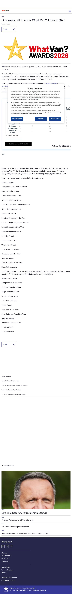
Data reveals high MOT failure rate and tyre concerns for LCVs (25, 533)
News (3, 16)
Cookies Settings (17, 118)
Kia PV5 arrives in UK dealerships (10, 381)
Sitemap (4, 573)
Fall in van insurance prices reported (15, 526)
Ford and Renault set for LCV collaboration (17, 520)
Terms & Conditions (7, 570)
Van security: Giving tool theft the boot (11, 390)
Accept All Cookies (55, 118)
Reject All (41, 118)
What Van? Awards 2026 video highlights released (14, 385)
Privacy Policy (6, 567)
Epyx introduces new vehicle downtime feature (13, 394)
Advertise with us (7, 556)
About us (4, 553)
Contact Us (5, 558)
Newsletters (5, 561)
